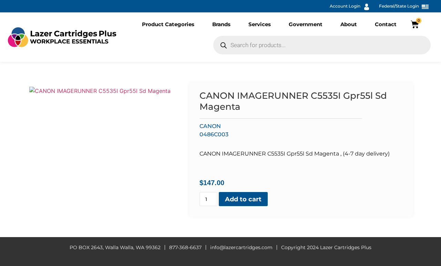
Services (259, 24)
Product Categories (168, 24)
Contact (386, 24)
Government (305, 24)
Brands (221, 24)
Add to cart (243, 199)
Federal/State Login (399, 6)
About (348, 24)
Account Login (345, 6)
